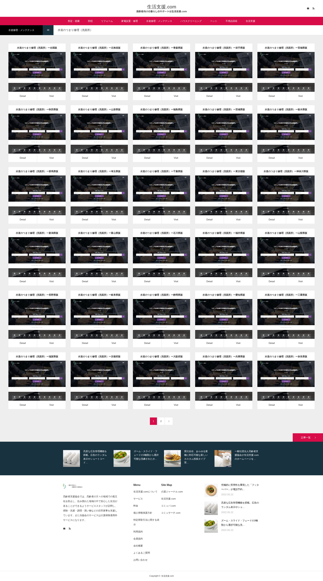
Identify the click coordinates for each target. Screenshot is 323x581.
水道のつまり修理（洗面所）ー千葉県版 (161, 171)
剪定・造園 (74, 21)
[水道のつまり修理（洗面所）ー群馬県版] (32, 200)
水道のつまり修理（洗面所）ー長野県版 (37, 294)
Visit (51, 96)
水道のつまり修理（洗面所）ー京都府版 (99, 356)
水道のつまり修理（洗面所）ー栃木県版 (286, 109)
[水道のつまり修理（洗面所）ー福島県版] (156, 139)
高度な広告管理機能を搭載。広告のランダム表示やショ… (240, 505)
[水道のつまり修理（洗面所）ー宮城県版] (281, 77)
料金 (135, 505)
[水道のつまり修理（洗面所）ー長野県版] (32, 324)
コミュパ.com (168, 505)
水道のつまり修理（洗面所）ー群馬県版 (37, 171)
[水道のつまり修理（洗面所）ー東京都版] (219, 200)
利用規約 (138, 531)
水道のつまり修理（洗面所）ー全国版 (37, 47)
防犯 (90, 21)
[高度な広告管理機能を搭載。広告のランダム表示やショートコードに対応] (211, 508)
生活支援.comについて (145, 491)
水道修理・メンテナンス (159, 21)
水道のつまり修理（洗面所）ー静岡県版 (161, 294)
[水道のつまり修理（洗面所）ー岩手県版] (219, 77)
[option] (87, 458)
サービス (138, 498)
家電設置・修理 (129, 21)
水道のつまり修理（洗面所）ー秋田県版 (37, 109)
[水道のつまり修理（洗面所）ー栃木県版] (281, 139)
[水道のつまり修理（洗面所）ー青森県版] (156, 77)
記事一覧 (306, 437)
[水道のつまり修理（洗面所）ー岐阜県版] (94, 324)
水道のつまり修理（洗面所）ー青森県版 (161, 47)
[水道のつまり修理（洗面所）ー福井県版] (219, 262)
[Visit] (42, 77)
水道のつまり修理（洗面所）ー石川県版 (161, 233)
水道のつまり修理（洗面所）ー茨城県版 (224, 109)
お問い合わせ (140, 559)
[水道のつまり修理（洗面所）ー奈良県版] (281, 385)
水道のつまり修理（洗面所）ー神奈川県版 (286, 171)
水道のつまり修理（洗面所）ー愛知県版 (224, 294)
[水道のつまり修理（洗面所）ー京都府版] (94, 385)
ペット (213, 21)
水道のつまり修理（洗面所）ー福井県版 (224, 233)
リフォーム (107, 21)
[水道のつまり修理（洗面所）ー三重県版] (281, 324)
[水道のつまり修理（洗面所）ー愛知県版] (219, 324)
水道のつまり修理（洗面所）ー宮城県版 (286, 47)
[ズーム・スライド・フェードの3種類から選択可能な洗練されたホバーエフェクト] (211, 526)
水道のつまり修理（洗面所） (37, 69)
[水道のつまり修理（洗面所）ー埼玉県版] (94, 200)
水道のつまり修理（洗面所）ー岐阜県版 (99, 294)
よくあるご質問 (141, 552)
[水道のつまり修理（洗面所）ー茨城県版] (219, 139)
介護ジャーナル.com (172, 491)
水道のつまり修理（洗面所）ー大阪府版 (161, 356)
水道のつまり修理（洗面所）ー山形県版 (99, 109)
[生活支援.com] (72, 488)
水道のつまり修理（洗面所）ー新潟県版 (37, 233)
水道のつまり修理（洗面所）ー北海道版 (99, 47)
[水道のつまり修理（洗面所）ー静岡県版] (156, 324)
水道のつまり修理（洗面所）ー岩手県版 (224, 47)
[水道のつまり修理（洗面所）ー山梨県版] (281, 262)
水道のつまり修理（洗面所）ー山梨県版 (286, 233)
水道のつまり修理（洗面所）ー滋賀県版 (37, 356)
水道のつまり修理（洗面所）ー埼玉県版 (99, 171)
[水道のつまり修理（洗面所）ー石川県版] (156, 262)
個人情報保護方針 (142, 512)
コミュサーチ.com (171, 512)
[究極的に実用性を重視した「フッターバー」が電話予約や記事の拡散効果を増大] (211, 490)
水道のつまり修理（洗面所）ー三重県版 (286, 294)
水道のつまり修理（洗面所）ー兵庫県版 (224, 356)
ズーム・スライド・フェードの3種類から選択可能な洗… (239, 522)
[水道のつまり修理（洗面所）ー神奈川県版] (281, 200)
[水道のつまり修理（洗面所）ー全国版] (32, 77)
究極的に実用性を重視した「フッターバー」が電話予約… (240, 487)
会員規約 (138, 538)
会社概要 (138, 545)
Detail (23, 96)
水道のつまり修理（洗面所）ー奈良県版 (286, 356)
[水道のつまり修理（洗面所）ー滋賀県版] (32, 385)
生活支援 (250, 21)
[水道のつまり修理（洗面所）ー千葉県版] (156, 200)
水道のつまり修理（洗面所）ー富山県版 (99, 233)
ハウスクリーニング (191, 21)
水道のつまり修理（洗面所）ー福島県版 (161, 109)
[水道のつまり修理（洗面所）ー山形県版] (94, 139)
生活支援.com (161, 6)
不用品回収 (231, 21)
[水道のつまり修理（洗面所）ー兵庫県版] (219, 385)
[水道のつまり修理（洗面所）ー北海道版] (94, 77)
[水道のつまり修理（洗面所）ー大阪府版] (156, 385)
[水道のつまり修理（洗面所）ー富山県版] (94, 262)
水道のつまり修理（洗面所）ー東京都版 (224, 171)
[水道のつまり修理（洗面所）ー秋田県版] (32, 139)
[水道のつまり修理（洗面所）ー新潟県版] (32, 262)
